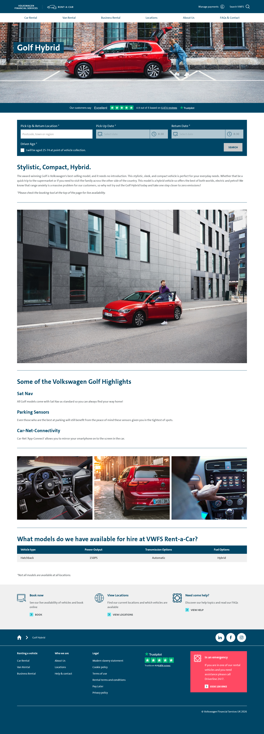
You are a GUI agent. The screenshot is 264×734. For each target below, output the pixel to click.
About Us (188, 18)
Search (233, 147)
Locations (152, 18)
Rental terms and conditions (109, 680)
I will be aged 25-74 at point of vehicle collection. (56, 150)
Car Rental (30, 18)
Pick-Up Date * (106, 126)
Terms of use (99, 673)
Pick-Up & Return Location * (40, 126)
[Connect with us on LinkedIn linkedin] (220, 637)
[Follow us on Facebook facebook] (230, 637)
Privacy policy (100, 692)
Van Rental (69, 18)
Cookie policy (100, 667)
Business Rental (110, 18)
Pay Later (97, 686)
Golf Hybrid (38, 637)
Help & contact (63, 673)
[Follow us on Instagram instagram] (241, 637)
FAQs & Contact (230, 18)
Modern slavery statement (107, 660)
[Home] (19, 638)
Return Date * (181, 126)
